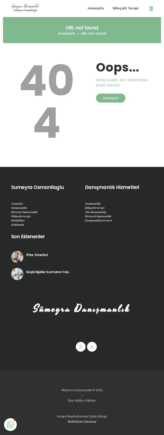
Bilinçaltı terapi (20, 216)
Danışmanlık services (98, 220)
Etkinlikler (18, 220)
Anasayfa (66, 33)
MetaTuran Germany (82, 421)
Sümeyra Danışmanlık (82, 309)
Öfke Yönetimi (37, 255)
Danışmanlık (19, 207)
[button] (10, 424)
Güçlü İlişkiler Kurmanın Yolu (47, 272)
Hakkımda (17, 224)
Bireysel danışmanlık (24, 212)
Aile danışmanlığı (95, 212)
